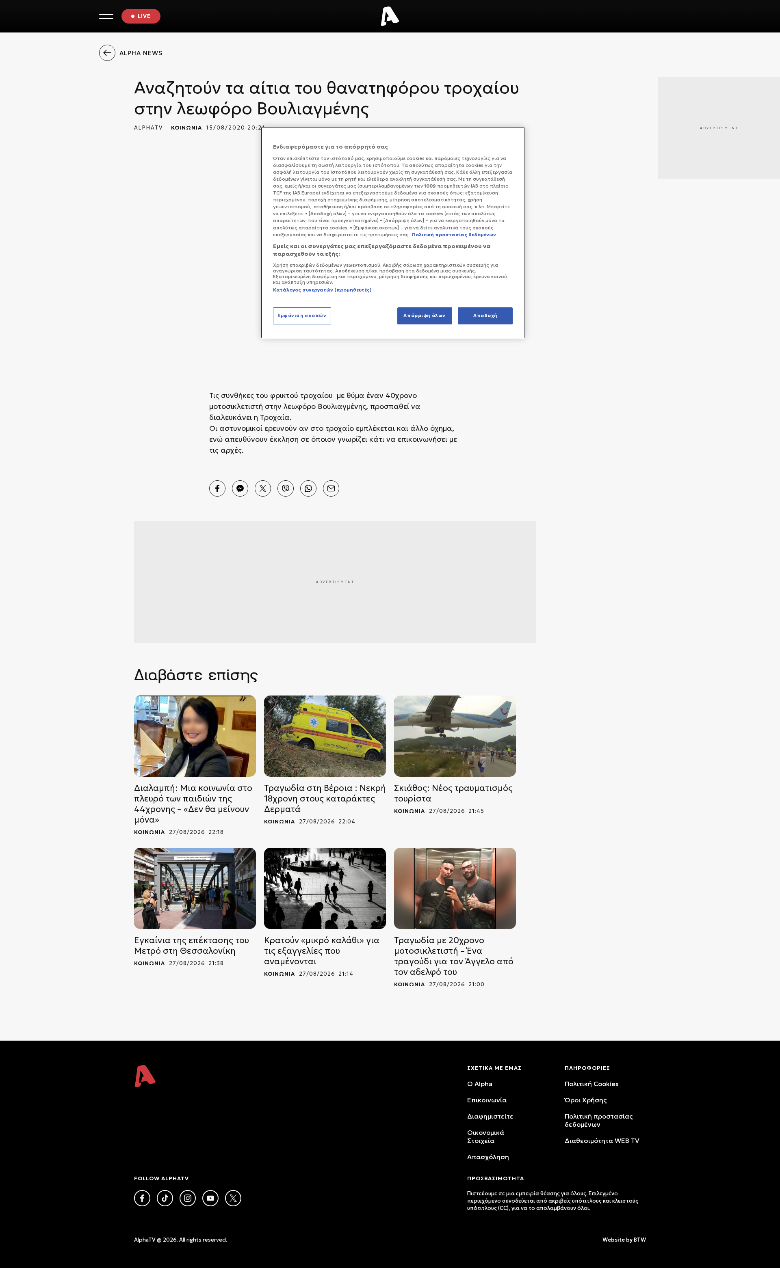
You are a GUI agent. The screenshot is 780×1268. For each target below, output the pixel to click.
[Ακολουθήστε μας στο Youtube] (210, 1198)
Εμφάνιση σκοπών (302, 315)
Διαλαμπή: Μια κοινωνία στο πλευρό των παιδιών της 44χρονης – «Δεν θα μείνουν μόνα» (193, 804)
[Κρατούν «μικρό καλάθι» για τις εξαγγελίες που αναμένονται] (325, 888)
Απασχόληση (488, 1157)
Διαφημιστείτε (490, 1116)
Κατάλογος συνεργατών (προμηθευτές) (322, 290)
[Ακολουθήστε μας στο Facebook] (142, 1198)
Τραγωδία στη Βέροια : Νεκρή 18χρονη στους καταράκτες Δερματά (325, 798)
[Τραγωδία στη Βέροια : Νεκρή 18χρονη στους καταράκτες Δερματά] (325, 736)
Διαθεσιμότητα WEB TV (602, 1140)
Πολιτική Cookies (592, 1084)
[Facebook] (217, 488)
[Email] (331, 488)
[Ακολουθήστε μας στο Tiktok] (165, 1198)
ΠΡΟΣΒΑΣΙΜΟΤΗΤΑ (495, 1178)
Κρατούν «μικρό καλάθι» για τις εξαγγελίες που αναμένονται (321, 951)
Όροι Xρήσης (586, 1100)
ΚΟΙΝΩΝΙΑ (186, 127)
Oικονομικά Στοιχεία (485, 1136)
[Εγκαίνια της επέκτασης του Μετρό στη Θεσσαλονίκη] (195, 888)
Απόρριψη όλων (424, 315)
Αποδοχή (485, 315)
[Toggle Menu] (106, 16)
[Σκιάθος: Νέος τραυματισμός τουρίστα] (455, 736)
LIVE (144, 16)
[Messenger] (240, 488)
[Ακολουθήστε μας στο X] (233, 1198)
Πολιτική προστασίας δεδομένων (599, 1120)
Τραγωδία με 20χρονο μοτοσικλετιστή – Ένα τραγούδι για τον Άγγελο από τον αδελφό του (454, 956)
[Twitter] (263, 488)
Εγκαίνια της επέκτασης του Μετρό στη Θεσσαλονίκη (191, 945)
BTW (640, 1239)
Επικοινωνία (487, 1100)
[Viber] (285, 488)
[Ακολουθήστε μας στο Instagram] (188, 1198)
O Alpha (479, 1084)
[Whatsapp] (308, 488)
